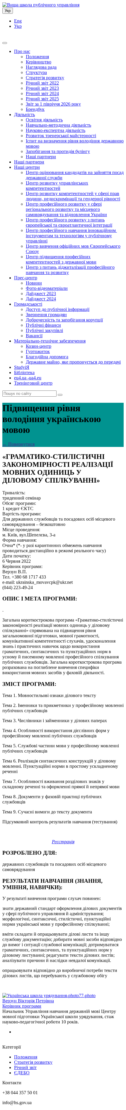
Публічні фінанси (43, 325)
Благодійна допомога (47, 356)
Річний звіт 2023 (42, 88)
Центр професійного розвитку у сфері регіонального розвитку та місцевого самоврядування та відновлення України (66, 209)
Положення (37, 56)
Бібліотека (24, 372)
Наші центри (27, 167)
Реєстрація (63, 841)
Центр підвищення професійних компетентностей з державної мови (61, 259)
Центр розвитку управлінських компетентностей (57, 185)
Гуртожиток (38, 351)
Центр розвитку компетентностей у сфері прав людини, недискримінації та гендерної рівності (73, 196)
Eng (18, 20)
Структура (36, 72)
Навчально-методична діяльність (58, 125)
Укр (8, 10)
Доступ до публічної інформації (57, 309)
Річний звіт (25, 1067)
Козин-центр (38, 346)
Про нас (22, 51)
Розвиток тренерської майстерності (61, 135)
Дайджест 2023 (41, 293)
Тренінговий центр (33, 383)
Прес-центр (25, 277)
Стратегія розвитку (45, 77)
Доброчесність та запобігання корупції (64, 319)
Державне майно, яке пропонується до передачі (73, 361)
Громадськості (28, 304)
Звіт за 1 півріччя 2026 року (53, 103)
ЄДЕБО (22, 1072)
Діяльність (24, 114)
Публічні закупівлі (44, 330)
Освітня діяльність (44, 119)
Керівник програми (21, 1006)
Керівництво (38, 61)
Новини (34, 282)
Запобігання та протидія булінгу (58, 151)
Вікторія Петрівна (28, 1000)
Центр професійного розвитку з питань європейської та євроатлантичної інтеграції (69, 222)
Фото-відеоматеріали (47, 288)
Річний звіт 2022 (42, 82)
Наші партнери (41, 156)
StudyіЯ (21, 367)
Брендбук (35, 109)
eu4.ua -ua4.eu (27, 377)
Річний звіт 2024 (42, 93)
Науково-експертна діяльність (55, 130)
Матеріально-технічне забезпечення (50, 340)
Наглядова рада (41, 67)
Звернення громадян (46, 314)
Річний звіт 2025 (42, 98)
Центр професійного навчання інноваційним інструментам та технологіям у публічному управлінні (71, 235)
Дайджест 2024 (41, 298)
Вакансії (34, 335)
